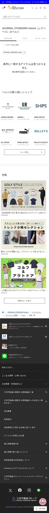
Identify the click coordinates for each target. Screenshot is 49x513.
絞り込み (42, 508)
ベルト (23, 315)
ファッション (36, 312)
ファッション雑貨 (12, 315)
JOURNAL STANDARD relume (18, 312)
